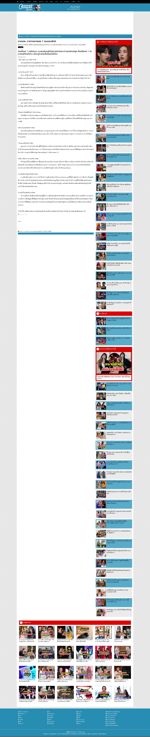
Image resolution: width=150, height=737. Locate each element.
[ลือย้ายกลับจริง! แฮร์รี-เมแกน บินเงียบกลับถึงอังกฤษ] (122, 692)
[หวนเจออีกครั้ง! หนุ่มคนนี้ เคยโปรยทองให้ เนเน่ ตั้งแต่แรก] (101, 514)
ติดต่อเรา (104, 734)
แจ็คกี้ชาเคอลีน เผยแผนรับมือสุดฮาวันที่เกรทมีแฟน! (46, 700)
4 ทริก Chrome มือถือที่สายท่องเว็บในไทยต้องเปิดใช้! (27, 680)
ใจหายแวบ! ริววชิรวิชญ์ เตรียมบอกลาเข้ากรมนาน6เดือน (65, 700)
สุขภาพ (21, 723)
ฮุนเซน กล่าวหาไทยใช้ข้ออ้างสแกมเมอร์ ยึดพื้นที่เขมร (102, 700)
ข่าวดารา (22, 1)
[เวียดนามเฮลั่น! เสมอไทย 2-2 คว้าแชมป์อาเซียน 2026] (101, 341)
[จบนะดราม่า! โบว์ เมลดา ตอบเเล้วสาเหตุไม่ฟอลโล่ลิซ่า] (101, 118)
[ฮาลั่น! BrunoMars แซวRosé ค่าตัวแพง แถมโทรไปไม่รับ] (65, 652)
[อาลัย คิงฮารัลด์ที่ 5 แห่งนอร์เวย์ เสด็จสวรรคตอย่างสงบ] (101, 197)
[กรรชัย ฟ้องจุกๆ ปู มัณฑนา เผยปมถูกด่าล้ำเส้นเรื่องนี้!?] (101, 305)
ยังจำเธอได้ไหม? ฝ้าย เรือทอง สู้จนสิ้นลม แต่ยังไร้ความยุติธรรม (119, 185)
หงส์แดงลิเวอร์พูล (57, 44)
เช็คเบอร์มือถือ (81, 721)
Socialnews (66, 1)
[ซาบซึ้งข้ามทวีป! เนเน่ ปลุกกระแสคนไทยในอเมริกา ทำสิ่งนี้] (101, 226)
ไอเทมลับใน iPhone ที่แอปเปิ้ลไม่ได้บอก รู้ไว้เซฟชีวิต (84, 640)
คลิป (21, 717)
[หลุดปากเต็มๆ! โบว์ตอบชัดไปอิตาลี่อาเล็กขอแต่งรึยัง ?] (27, 652)
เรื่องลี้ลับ (51, 717)
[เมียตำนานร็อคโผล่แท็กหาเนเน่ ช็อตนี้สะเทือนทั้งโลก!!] (101, 256)
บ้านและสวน (81, 719)
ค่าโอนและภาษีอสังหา (112, 713)
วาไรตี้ (21, 719)
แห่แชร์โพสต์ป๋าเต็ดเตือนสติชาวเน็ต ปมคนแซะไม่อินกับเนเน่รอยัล (119, 264)
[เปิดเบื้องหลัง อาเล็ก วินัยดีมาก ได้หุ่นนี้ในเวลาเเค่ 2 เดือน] (101, 396)
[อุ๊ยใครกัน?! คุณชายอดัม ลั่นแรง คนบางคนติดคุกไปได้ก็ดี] (101, 276)
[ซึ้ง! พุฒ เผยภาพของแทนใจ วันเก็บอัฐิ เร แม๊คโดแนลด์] (101, 455)
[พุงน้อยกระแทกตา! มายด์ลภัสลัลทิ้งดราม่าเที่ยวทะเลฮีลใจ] (101, 425)
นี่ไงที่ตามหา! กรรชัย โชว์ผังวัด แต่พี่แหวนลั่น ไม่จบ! (64, 680)
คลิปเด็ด (35, 1)
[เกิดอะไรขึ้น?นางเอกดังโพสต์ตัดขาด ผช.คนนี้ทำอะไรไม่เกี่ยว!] (101, 89)
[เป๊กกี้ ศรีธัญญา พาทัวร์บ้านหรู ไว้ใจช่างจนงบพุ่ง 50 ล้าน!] (101, 543)
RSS (100, 734)
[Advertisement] (75, 22)
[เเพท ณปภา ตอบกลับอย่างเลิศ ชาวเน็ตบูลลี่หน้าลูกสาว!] (101, 445)
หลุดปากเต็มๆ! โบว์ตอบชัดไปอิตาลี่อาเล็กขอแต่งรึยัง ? (26, 660)
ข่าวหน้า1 (29, 1)
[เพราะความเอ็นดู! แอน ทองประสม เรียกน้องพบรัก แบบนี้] (103, 672)
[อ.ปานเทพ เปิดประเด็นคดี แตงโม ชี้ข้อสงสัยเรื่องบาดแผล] (101, 108)
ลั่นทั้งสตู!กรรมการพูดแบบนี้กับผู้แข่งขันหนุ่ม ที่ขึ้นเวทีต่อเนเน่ (118, 293)
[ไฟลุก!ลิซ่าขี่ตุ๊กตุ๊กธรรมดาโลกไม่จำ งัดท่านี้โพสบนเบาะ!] (113, 362)
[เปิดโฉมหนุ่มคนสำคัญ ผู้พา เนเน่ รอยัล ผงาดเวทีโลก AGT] (101, 602)
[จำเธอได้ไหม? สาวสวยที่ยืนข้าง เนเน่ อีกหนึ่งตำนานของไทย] (84, 672)
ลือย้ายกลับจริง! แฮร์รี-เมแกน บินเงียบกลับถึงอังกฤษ (121, 700)
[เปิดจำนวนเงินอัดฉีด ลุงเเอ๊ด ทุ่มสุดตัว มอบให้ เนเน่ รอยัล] (101, 128)
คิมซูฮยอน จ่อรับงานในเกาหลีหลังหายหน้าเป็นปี (102, 660)
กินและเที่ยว (52, 721)
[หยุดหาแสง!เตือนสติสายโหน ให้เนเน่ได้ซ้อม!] (101, 79)
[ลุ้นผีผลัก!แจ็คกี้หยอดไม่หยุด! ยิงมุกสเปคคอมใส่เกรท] (101, 573)
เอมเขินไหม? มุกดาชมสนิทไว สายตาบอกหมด (121, 640)
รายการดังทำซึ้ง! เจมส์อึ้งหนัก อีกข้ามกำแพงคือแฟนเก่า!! (117, 463)
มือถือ (50, 719)
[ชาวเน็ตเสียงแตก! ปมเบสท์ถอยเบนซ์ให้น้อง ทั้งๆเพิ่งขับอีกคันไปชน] (113, 55)
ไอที (79, 717)
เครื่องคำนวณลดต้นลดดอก (113, 711)
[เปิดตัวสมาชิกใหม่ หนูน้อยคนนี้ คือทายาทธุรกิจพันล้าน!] (101, 553)
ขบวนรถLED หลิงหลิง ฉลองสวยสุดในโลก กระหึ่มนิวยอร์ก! (26, 640)
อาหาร (56, 1)
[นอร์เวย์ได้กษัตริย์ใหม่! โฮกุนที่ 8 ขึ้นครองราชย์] (122, 652)
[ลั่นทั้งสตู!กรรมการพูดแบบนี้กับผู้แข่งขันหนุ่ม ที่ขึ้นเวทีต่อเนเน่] (101, 295)
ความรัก (80, 711)
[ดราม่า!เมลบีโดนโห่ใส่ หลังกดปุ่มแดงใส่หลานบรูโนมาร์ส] (101, 157)
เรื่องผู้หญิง (51, 723)
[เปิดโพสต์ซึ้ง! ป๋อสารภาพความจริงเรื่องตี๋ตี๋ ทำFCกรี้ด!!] (84, 652)
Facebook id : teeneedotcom (78, 734)
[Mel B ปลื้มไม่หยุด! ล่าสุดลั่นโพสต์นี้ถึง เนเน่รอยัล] (101, 563)
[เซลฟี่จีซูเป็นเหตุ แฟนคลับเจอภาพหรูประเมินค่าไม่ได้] (101, 592)
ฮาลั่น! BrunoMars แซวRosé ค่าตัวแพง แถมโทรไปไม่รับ (64, 660)
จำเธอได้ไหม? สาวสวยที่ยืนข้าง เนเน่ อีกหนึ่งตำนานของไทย (84, 680)
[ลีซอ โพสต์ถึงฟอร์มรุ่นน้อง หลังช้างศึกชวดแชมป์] (101, 331)
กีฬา (47, 1)
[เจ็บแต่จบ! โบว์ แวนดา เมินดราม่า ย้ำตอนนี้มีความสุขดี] (103, 632)
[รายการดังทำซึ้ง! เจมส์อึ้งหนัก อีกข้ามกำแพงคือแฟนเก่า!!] (101, 465)
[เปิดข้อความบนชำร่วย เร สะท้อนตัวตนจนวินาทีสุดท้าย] (101, 533)
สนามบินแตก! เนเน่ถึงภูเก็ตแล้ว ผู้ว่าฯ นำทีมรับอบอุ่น (46, 660)
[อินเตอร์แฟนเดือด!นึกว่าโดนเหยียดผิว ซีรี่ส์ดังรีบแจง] (122, 672)
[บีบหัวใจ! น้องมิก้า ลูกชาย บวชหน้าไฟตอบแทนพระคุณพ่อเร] (101, 583)
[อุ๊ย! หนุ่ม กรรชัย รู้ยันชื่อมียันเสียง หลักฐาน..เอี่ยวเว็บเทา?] (101, 207)
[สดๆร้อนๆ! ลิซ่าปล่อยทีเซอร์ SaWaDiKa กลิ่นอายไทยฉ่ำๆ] (101, 504)
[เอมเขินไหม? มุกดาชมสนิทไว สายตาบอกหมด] (122, 632)
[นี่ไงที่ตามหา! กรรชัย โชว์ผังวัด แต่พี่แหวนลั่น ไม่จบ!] (65, 672)
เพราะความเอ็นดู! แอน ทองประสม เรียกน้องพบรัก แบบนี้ (102, 680)
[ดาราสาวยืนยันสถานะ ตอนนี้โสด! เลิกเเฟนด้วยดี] (101, 99)
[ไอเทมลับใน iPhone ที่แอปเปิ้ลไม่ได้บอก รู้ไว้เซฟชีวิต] (84, 632)
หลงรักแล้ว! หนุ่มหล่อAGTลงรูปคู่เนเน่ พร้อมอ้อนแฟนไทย (117, 414)
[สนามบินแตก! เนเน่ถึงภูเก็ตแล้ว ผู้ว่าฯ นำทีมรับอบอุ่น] (46, 652)
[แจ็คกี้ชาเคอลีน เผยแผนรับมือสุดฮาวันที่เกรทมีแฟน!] (46, 692)
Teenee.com (81, 732)
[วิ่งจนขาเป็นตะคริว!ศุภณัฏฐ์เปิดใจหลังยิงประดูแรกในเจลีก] (101, 321)
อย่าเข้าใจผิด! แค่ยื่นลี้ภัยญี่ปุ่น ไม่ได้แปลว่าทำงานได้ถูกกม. (84, 700)
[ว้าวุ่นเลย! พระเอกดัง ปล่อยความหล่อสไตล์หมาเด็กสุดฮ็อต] (101, 474)
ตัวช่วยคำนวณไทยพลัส (112, 725)
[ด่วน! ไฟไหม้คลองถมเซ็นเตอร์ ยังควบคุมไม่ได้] (101, 148)
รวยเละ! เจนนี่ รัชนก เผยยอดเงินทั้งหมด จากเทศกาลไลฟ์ (46, 680)
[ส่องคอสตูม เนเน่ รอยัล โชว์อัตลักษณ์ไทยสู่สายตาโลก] (101, 612)
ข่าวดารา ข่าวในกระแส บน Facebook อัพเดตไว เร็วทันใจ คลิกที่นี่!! (35, 231)
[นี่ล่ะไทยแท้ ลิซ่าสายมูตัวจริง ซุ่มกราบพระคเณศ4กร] (101, 484)
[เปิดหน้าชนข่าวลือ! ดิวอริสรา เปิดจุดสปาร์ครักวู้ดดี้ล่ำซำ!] (101, 177)
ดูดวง (79, 723)
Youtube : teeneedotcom (50, 734)
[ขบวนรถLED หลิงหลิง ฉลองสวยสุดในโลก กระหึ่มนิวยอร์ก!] (27, 632)
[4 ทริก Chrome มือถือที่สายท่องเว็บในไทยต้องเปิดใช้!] (27, 672)
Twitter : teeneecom (92, 734)
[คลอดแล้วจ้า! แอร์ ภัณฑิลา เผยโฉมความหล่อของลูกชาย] (101, 435)
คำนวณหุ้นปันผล (111, 719)
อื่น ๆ (79, 1)
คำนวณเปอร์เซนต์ (111, 715)
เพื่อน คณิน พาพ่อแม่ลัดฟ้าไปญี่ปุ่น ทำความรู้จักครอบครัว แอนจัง (117, 522)
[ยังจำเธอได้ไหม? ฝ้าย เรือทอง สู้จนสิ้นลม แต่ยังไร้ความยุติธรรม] (101, 187)
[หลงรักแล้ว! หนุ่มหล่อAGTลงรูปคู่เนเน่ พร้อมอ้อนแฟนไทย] (101, 415)
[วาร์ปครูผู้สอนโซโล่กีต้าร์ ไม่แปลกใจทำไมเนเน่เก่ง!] (101, 167)
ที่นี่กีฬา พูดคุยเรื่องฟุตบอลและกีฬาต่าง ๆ (40, 44)
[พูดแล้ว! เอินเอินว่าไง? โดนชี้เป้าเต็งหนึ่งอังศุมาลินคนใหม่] (65, 632)
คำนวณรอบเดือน (111, 721)
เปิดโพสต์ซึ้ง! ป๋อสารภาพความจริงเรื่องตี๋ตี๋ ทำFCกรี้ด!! (84, 660)
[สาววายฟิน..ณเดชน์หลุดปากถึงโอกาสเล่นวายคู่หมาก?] (46, 632)
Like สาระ (41, 1)
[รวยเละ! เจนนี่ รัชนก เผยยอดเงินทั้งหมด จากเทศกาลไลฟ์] (46, 672)
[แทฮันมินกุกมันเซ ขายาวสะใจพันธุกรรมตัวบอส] (101, 494)
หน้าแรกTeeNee (23, 44)
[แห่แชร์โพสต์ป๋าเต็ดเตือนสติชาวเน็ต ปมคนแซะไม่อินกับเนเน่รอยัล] (101, 266)
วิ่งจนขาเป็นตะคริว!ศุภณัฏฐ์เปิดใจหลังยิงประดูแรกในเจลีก (27, 700)
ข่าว (21, 715)
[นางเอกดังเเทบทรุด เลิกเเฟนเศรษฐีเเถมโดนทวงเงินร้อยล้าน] (101, 236)
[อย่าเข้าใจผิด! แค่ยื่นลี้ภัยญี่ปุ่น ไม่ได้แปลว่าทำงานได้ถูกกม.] (84, 692)
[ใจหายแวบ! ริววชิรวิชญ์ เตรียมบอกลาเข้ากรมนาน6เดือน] (65, 692)
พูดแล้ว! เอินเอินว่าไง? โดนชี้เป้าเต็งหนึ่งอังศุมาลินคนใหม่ (65, 640)
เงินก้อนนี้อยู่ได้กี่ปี (111, 723)
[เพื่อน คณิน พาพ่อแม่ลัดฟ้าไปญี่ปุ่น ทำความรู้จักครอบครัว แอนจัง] (101, 524)
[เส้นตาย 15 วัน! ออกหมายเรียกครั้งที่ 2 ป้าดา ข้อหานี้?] (101, 216)
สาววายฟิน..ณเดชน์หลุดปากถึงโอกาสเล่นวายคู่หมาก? (46, 640)
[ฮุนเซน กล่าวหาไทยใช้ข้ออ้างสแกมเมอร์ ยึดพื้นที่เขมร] (103, 692)
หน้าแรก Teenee (24, 711)
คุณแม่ (79, 715)
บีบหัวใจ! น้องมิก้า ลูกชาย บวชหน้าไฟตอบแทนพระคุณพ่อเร (118, 581)
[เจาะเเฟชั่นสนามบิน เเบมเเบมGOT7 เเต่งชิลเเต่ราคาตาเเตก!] (101, 386)
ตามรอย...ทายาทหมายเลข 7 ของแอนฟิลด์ (74, 44)
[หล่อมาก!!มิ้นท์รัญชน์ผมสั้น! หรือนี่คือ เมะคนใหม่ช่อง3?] (101, 406)
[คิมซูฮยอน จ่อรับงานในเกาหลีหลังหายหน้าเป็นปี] (103, 652)
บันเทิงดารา (22, 713)
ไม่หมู (51, 1)
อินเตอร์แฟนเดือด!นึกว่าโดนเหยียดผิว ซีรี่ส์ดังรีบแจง (121, 680)
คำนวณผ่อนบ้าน (111, 717)
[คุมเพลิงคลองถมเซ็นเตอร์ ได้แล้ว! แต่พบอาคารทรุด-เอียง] (101, 138)
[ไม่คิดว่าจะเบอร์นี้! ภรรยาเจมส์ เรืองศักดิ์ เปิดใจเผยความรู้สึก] (101, 246)
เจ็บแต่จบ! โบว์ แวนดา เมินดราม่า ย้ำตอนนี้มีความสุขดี (102, 640)
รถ (61, 1)
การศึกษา (73, 1)
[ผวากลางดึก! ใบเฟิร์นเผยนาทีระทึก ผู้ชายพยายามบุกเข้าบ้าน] (101, 285)
